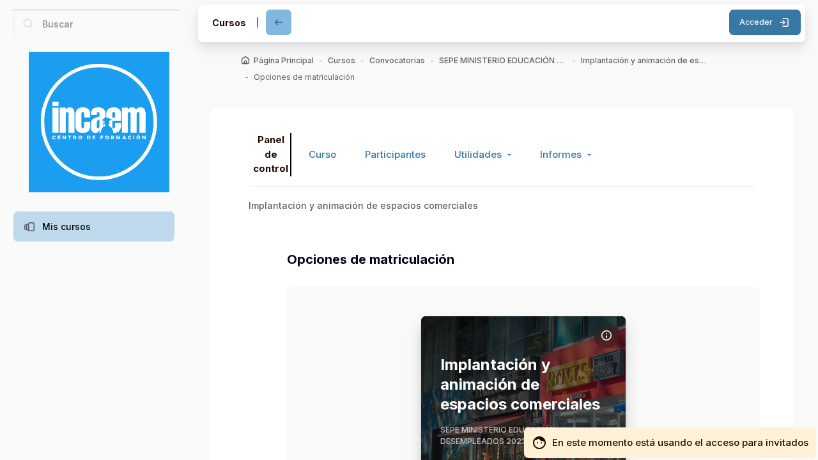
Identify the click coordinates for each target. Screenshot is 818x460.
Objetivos (327, 361)
